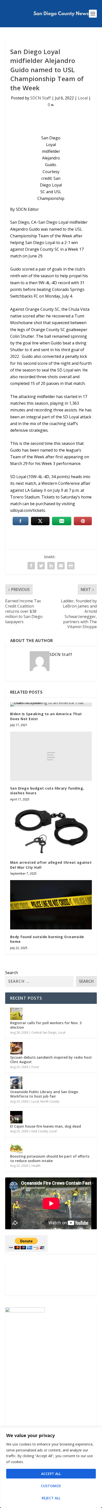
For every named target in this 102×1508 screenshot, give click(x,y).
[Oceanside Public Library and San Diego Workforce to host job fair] (16, 1083)
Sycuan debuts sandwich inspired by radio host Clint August (51, 1059)
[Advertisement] (51, 1277)
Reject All (51, 1498)
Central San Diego (43, 1032)
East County (39, 1131)
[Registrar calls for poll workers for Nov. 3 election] (16, 1014)
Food (35, 1067)
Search (11, 972)
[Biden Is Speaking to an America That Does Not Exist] (51, 705)
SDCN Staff (40, 98)
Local (83, 98)
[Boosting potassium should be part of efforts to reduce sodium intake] (16, 1147)
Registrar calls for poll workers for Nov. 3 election (45, 1025)
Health (36, 1166)
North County (49, 1101)
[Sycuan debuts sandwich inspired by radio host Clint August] (16, 1048)
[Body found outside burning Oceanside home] (51, 904)
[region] (51, 1467)
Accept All (51, 1473)
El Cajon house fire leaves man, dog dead (45, 1126)
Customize (51, 1485)
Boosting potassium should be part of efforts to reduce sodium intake (49, 1158)
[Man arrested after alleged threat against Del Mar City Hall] (51, 830)
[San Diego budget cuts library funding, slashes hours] (51, 756)
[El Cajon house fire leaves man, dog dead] (16, 1117)
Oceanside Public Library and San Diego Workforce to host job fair (44, 1094)
